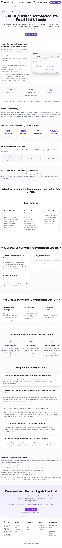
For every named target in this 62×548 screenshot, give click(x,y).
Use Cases (34, 2)
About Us (28, 525)
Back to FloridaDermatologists (12, 11)
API (16, 531)
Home (2, 6)
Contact (28, 529)
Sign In (45, 2)
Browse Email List (31, 34)
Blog (27, 527)
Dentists (51, 533)
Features (17, 525)
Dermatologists (9, 6)
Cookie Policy (41, 529)
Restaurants (52, 531)
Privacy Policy (41, 525)
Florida (16, 6)
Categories (20, 2)
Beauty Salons (52, 535)
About (40, 2)
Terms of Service (42, 527)
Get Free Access (31, 509)
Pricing (29, 2)
